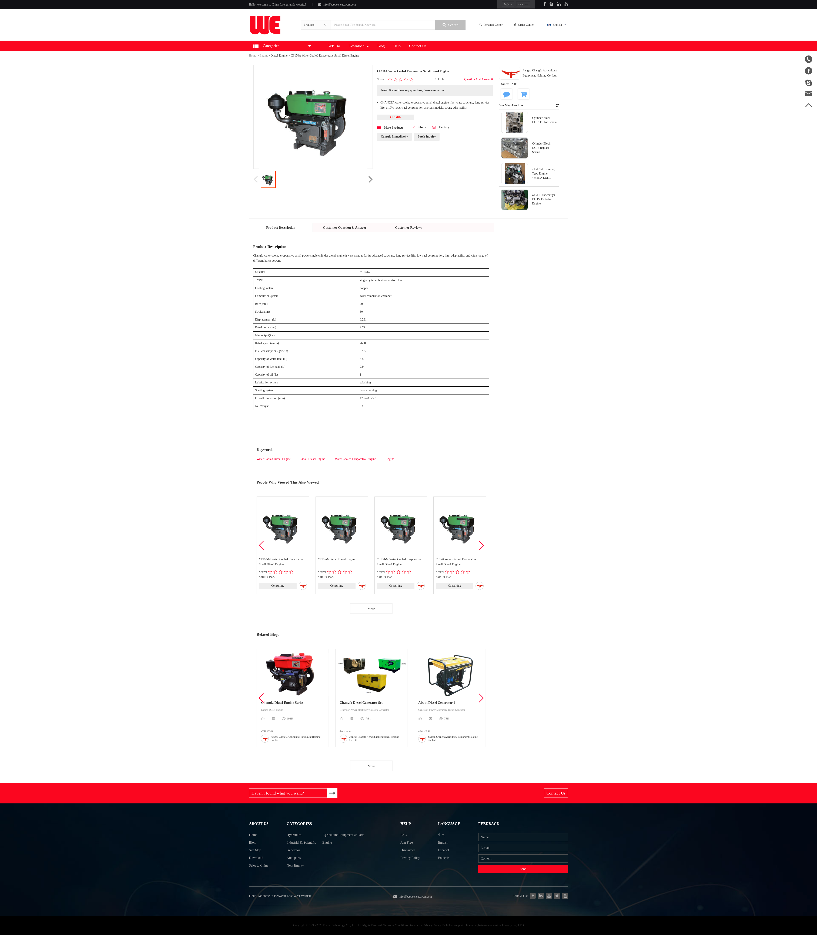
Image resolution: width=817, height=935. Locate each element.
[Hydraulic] (549, 896)
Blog (381, 46)
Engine (264, 55)
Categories (299, 823)
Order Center (526, 24)
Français (443, 858)
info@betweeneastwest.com (339, 4)
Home (252, 55)
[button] (481, 545)
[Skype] (551, 4)
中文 (441, 835)
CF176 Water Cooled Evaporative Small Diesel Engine (456, 562)
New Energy (295, 865)
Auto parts (294, 858)
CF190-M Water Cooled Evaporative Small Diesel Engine (281, 562)
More (371, 609)
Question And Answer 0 (478, 79)
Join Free (523, 4)
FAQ (403, 835)
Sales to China (258, 865)
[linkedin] (541, 896)
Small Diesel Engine (312, 459)
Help (397, 46)
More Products (393, 127)
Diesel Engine (279, 55)
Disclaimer (407, 850)
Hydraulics (294, 835)
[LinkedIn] (559, 4)
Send (523, 869)
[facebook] (533, 896)
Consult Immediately (394, 136)
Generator (293, 850)
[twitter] (557, 896)
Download (356, 46)
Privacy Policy (410, 858)
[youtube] (565, 896)
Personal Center (493, 24)
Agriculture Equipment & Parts (343, 835)
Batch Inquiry (427, 136)
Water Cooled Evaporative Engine (355, 459)
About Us (259, 823)
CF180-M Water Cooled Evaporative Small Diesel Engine (399, 562)
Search (453, 25)
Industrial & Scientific (301, 842)
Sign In (508, 4)
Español (443, 850)
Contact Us (417, 46)
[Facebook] (544, 4)
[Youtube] (566, 4)
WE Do (334, 46)
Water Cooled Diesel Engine (274, 459)
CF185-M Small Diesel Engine (336, 559)
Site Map (255, 850)
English (557, 24)
